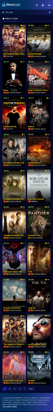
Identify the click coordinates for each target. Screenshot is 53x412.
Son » (31, 389)
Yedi (30, 271)
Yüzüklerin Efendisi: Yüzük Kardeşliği (19, 199)
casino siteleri (9, 400)
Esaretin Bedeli (34, 54)
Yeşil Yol (31, 308)
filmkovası (34, 398)
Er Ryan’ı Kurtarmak (11, 308)
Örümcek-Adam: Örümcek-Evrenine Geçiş (22, 271)
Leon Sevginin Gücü (37, 344)
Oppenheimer (34, 162)
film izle (27, 398)
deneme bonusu (42, 404)
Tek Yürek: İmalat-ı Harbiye (15, 54)
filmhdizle (25, 400)
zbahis (29, 402)
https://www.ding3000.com (11, 404)
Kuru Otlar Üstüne (36, 199)
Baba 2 (31, 126)
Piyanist (31, 380)
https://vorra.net (28, 404)
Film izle (9, 12)
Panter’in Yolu (34, 235)
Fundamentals (10, 126)
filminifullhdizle (45, 398)
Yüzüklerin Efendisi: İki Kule (14, 235)
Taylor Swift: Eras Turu (13, 380)
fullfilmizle (19, 398)
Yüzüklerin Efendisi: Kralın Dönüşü (18, 162)
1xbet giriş (16, 402)
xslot (23, 402)
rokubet (18, 400)
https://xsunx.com (39, 402)
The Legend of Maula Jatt (15, 344)
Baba (5, 90)
